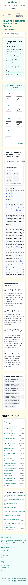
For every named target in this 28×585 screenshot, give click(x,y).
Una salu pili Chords (10, 507)
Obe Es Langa (8, 458)
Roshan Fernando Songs (12, 403)
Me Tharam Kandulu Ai (10, 448)
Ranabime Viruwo (9, 473)
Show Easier (20, 143)
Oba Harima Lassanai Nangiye (10, 451)
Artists (10, 5)
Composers (22, 5)
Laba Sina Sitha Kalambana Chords (14, 511)
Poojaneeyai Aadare (10, 468)
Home (4, 5)
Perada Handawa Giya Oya (10, 463)
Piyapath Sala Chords (10, 527)
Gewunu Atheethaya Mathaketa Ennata (10, 433)
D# (17, 177)
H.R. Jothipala (7, 517)
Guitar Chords (5, 550)
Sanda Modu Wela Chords (11, 519)
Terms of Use (5, 567)
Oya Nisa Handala (9, 461)
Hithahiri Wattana (9, 441)
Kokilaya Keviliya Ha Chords (12, 515)
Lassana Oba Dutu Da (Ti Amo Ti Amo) (10, 443)
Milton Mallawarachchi (9, 529)
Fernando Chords (10, 406)
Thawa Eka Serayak (10, 483)
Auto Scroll (11, 161)
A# (14, 173)
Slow (23, 161)
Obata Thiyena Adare (10, 456)
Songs (15, 5)
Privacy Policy (5, 565)
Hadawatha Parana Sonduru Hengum (10, 436)
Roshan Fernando (10, 15)
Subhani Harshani (8, 513)
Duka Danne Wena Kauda (10, 428)
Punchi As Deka (8, 470)
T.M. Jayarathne (8, 501)
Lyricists (14, 8)
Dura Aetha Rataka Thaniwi (10, 431)
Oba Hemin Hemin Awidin (10, 453)
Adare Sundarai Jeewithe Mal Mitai (10, 426)
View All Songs (7, 485)
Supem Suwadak (9, 480)
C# (11, 177)
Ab (7, 173)
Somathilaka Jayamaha (9, 509)
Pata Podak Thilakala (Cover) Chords (15, 523)
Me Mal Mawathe (9, 446)
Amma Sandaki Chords (10, 503)
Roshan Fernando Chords (12, 400)
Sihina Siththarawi (9, 475)
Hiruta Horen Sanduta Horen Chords (15, 499)
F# (14, 180)
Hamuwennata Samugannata (10, 438)
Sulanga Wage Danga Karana (10, 478)
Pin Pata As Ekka (9, 466)
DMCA (3, 570)
